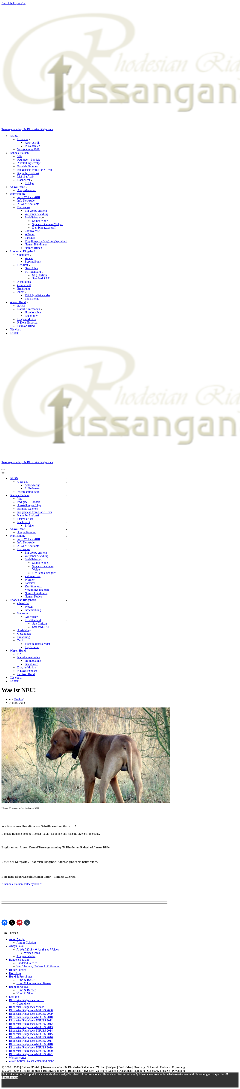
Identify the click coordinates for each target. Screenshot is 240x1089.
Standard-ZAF (41, 278)
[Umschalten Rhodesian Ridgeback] (66, 600)
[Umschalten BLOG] (66, 478)
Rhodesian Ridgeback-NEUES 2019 (31, 1047)
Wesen (29, 258)
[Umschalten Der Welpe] (66, 549)
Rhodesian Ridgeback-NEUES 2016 (31, 1037)
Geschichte (31, 268)
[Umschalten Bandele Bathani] (66, 495)
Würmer (29, 234)
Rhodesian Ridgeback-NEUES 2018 (31, 1044)
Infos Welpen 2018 (28, 197)
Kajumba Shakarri (28, 173)
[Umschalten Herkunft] (66, 613)
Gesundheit (24, 285)
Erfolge (29, 183)
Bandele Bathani (19, 959)
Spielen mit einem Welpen (47, 224)
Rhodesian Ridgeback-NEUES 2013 (31, 1027)
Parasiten (30, 237)
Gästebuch (16, 329)
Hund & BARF (25, 979)
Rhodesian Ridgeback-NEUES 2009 (31, 1013)
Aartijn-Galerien (26, 942)
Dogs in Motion (26, 319)
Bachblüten (31, 315)
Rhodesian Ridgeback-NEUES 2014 (31, 1030)
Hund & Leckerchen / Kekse (33, 983)
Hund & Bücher (26, 990)
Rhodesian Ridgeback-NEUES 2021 (31, 1054)
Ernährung (23, 288)
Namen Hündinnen (36, 244)
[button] (19, 136)
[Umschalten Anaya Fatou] (66, 529)
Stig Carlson (39, 275)
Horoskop (15, 973)
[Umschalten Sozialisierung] (66, 559)
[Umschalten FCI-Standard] (66, 620)
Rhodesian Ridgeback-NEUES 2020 (31, 1050)
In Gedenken (32, 146)
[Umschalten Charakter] (66, 603)
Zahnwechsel (32, 231)
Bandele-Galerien (27, 166)
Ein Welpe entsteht (36, 210)
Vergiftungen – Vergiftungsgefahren (46, 241)
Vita (19, 156)
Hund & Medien (18, 986)
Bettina (18, 699)
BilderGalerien (17, 969)
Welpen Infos (32, 952)
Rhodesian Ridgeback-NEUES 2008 (31, 1010)
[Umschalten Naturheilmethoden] (66, 657)
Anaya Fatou (16, 946)
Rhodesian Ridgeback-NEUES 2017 (31, 1040)
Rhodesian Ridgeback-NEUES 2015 (31, 1034)
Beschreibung (33, 261)
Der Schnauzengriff (44, 227)
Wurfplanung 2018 (28, 149)
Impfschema (32, 298)
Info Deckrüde (25, 200)
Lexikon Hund (26, 325)
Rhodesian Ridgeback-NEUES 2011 (30, 1020)
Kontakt (14, 333)
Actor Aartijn (32, 142)
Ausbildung (24, 281)
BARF (21, 305)
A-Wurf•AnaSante (28, 203)
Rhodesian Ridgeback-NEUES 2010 (31, 1017)
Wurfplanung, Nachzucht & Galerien (38, 966)
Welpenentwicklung (36, 214)
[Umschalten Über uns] (66, 481)
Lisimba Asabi (25, 176)
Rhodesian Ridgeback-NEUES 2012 (31, 1023)
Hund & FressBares (20, 976)
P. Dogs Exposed (27, 322)
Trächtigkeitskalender (37, 295)
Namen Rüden (33, 247)
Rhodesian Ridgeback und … (26, 1000)
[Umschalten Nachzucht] (66, 522)
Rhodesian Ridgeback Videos (48, 861)
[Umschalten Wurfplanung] (66, 535)
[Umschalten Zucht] (66, 640)
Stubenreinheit (40, 220)
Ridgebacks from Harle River (34, 169)
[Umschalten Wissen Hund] (66, 650)
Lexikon (14, 996)
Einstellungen (10, 1077)
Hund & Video (25, 993)
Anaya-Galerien (26, 190)
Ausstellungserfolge (29, 163)
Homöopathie (33, 312)
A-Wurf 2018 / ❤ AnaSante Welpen (37, 949)
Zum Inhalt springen (14, 3)
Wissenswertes (17, 1057)
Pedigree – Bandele (28, 159)
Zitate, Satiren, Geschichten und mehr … (33, 1061)
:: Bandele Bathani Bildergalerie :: (22, 884)
